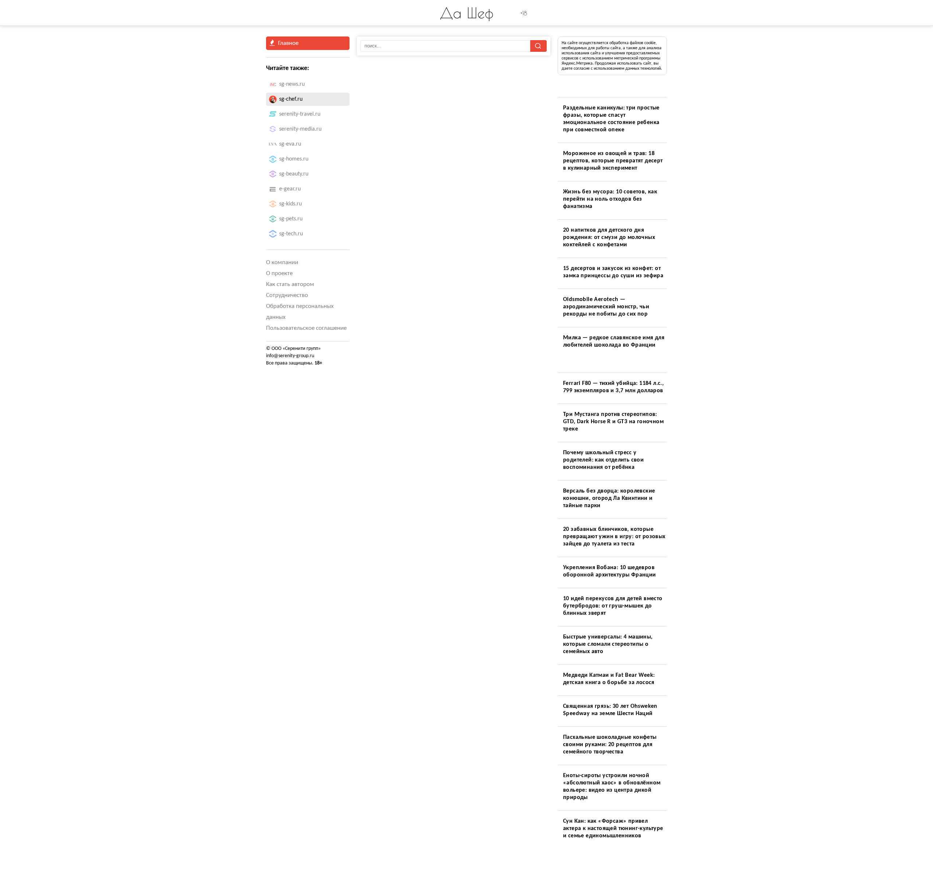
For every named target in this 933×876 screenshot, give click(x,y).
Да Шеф (466, 12)
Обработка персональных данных (299, 311)
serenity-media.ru (300, 129)
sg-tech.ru (291, 234)
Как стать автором (290, 284)
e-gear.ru (290, 189)
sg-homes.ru (293, 159)
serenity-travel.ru (299, 114)
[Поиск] (538, 46)
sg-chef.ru (290, 99)
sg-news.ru (292, 84)
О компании (282, 262)
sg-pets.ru (290, 219)
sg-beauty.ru (293, 174)
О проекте (279, 273)
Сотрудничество (287, 295)
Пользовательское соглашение (306, 328)
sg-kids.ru (290, 204)
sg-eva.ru (290, 144)
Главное (288, 43)
